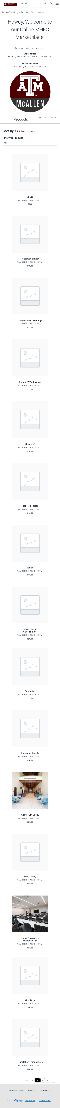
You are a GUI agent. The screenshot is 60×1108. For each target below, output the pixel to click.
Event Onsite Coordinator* (30, 630)
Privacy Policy (30, 1101)
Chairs (30, 197)
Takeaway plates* (30, 258)
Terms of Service (45, 1101)
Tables (30, 567)
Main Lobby (30, 876)
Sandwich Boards (30, 753)
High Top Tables (30, 506)
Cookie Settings (16, 1091)
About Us (32, 1091)
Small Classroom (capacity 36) (30, 939)
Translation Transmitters (30, 1062)
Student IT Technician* (30, 382)
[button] (29, 143)
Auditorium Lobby (30, 815)
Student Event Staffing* (30, 320)
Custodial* (30, 691)
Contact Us (46, 1091)
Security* (30, 444)
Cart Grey (30, 1000)
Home (5, 12)
